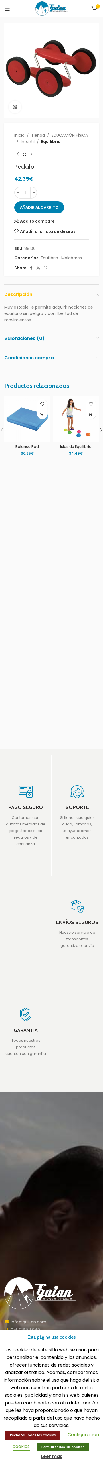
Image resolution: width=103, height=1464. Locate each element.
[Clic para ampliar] (15, 107)
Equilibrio (51, 141)
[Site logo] (51, 8)
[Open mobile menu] (7, 8)
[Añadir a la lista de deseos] (42, 404)
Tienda (38, 135)
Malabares (71, 258)
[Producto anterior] (17, 154)
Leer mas (51, 1456)
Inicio (19, 135)
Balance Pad (27, 446)
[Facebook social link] (31, 268)
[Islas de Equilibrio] (76, 419)
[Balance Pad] (27, 419)
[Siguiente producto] (31, 154)
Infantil (28, 141)
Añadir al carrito (39, 207)
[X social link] (38, 268)
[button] (42, 414)
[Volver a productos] (24, 154)
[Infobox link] (25, 815)
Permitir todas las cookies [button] (62, 1447)
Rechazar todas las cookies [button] (33, 1435)
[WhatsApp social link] (45, 268)
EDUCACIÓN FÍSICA (70, 135)
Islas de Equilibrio (76, 446)
